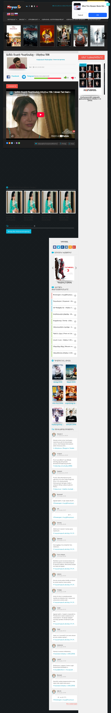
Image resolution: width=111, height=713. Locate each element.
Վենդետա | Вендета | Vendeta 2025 (65, 448)
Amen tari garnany (59, 59)
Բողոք (64, 143)
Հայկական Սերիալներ (44, 59)
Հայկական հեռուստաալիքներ (53, 19)
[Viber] (17, 143)
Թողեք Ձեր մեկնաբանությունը (18, 231)
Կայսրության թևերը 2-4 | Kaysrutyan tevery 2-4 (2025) (65, 533)
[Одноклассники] (10, 143)
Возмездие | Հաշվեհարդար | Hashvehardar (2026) (65, 503)
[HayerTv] (13, 6)
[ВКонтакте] (7, 143)
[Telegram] (32, 6)
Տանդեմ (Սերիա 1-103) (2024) (64, 654)
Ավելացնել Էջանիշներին (63, 6)
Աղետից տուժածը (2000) (63, 466)
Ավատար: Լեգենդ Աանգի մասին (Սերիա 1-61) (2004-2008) (65, 489)
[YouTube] (37, 6)
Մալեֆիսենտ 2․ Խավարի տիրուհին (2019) (65, 670)
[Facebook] (29, 6)
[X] (14, 143)
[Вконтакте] (26, 6)
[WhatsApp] (19, 143)
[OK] (34, 6)
